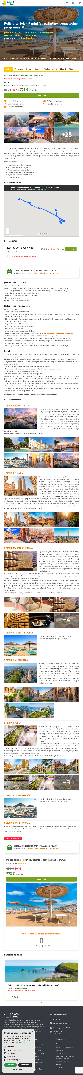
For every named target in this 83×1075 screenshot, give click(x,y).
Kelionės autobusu (36, 1056)
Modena (32, 86)
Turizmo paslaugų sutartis (64, 1047)
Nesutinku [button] (25, 1065)
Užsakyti (72, 69)
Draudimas (59, 1067)
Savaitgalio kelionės (36, 1069)
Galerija (38, 69)
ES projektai (60, 1050)
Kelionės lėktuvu (35, 1060)
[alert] (18, 1051)
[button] (41, 1002)
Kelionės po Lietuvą (36, 1044)
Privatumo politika (62, 1053)
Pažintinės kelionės (18, 58)
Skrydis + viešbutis (36, 1050)
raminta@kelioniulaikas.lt (35, 273)
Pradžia (6, 58)
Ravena (44, 86)
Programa (19, 69)
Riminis (8, 86)
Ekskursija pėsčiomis (37, 1053)
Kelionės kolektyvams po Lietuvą (64, 1063)
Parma (38, 86)
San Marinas (23, 86)
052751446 (56, 1019)
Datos (28, 69)
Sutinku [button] (10, 1065)
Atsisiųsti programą (14, 838)
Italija (8, 82)
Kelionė (8, 69)
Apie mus (59, 1044)
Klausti (63, 69)
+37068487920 (54, 273)
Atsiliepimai (50, 69)
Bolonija (15, 86)
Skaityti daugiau (20, 1043)
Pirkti (40, 95)
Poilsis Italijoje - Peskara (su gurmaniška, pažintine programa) (33, 985)
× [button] (32, 1031)
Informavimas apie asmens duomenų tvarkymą (65, 1057)
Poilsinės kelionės (36, 1063)
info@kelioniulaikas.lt (60, 1024)
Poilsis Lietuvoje (35, 1047)
